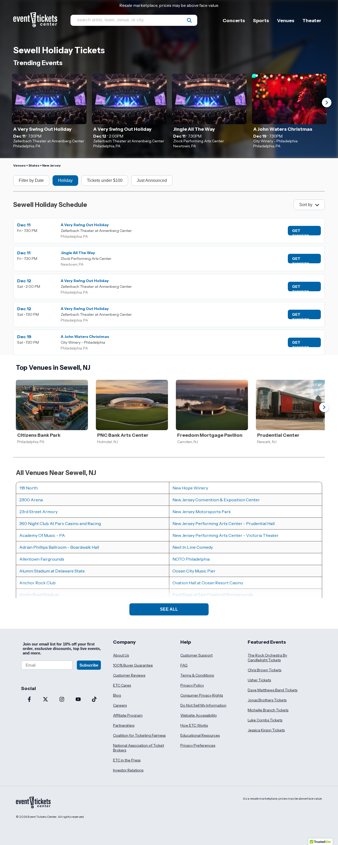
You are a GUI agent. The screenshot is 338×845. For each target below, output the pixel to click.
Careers (120, 705)
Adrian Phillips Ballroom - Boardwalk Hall (59, 547)
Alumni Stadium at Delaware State (52, 571)
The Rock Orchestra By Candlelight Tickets (267, 657)
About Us (121, 655)
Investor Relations (128, 770)
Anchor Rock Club (37, 582)
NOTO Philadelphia (191, 559)
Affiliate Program (128, 715)
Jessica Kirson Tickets (266, 730)
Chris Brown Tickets (264, 670)
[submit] (189, 20)
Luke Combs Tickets (265, 720)
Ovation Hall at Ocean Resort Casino (207, 582)
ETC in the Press (126, 760)
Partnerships (123, 725)
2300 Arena (31, 499)
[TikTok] (94, 700)
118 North (28, 488)
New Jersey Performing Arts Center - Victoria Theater (225, 535)
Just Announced (152, 180)
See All (169, 609)
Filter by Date (31, 180)
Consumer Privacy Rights (201, 695)
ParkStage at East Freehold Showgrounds (212, 594)
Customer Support (196, 655)
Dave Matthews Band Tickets (272, 690)
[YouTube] (78, 700)
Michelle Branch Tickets (268, 710)
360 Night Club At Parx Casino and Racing (60, 523)
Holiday (65, 180)
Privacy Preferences (197, 745)
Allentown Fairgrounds (41, 559)
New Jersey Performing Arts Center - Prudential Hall (223, 523)
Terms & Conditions (197, 675)
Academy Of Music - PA (42, 535)
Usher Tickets (259, 680)
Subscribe (88, 665)
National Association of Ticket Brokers (138, 747)
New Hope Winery (190, 488)
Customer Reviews (129, 675)
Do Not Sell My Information (203, 705)
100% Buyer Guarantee (133, 665)
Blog (117, 695)
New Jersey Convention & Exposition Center (216, 499)
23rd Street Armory (38, 511)
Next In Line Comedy (192, 547)
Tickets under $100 (105, 180)
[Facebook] (29, 700)
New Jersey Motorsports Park (201, 511)
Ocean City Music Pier (193, 571)
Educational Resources (200, 735)
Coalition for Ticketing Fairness (139, 735)
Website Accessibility (198, 715)
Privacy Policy (192, 685)
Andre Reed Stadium (39, 594)
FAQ (183, 665)
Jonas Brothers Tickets (267, 700)
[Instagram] (62, 700)
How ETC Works (194, 725)
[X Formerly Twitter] (45, 700)
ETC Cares (122, 685)
